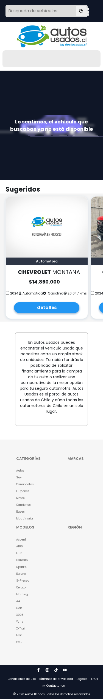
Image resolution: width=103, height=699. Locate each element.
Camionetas (25, 484)
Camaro (22, 560)
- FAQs (93, 679)
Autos (20, 471)
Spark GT (22, 567)
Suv (19, 477)
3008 (20, 615)
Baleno (21, 574)
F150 (19, 553)
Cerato (21, 587)
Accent (21, 540)
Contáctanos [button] (55, 686)
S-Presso (22, 581)
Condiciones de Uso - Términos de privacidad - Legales (47, 679)
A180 (19, 546)
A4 (18, 601)
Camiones (23, 505)
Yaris (19, 622)
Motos (20, 498)
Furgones (22, 491)
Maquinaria (24, 518)
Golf (19, 608)
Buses (20, 512)
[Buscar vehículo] (81, 11)
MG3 (19, 635)
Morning (22, 594)
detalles (47, 307)
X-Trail (21, 628)
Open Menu (85, 11)
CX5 (19, 642)
